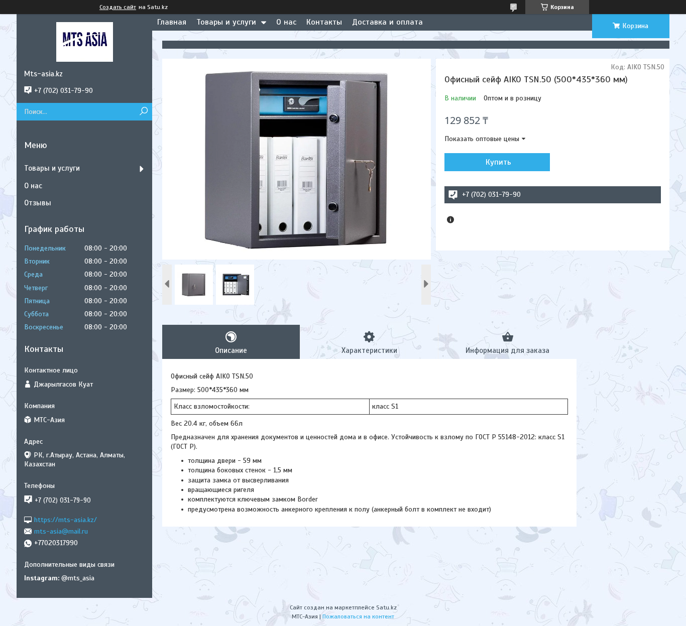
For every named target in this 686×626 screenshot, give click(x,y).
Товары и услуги (226, 22)
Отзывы (37, 202)
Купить (498, 162)
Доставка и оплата (387, 22)
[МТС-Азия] (84, 42)
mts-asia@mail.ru (61, 531)
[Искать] (143, 111)
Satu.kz (386, 607)
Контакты (324, 22)
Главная (171, 22)
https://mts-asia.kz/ (65, 519)
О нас (286, 22)
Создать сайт (117, 7)
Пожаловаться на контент (358, 616)
